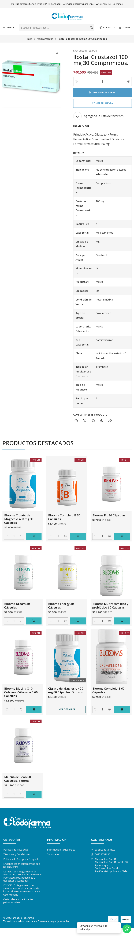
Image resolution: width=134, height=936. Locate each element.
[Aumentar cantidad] (129, 81)
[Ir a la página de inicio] (67, 16)
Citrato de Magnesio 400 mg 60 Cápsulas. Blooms (65, 690)
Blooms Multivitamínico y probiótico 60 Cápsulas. (110, 605)
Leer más (118, 3)
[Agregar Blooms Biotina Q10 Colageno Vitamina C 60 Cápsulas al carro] (34, 709)
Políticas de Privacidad (15, 849)
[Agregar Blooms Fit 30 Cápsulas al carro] (122, 536)
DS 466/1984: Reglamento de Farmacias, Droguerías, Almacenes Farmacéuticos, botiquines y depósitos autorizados (23, 876)
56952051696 (102, 854)
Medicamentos (45, 39)
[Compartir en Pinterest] (102, 421)
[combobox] (56, 27)
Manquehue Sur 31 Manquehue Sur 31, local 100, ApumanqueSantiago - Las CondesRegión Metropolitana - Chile (111, 865)
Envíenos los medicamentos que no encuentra (21, 865)
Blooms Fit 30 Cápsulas (108, 515)
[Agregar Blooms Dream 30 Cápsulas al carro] (34, 620)
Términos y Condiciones (17, 854)
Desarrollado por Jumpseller (53, 921)
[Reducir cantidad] (76, 81)
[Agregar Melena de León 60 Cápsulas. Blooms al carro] (34, 794)
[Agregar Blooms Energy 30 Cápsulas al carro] (78, 620)
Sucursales (53, 854)
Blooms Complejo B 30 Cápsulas (64, 517)
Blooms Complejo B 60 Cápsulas (108, 690)
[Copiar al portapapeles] (110, 421)
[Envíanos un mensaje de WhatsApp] (126, 928)
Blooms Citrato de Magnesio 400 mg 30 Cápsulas (19, 519)
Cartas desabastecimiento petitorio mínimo (18, 901)
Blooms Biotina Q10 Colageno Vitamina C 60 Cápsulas (21, 692)
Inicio (29, 39)
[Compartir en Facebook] (76, 421)
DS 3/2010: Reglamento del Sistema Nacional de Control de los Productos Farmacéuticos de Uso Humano (21, 890)
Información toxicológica (61, 849)
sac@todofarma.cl (105, 849)
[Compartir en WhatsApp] (93, 421)
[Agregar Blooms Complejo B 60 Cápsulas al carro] (122, 709)
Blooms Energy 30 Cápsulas (61, 605)
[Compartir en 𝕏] (85, 421)
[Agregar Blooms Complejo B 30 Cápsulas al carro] (78, 536)
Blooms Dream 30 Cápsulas (17, 605)
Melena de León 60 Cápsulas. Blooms (17, 779)
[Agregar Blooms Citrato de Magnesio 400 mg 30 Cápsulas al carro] (34, 536)
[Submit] (91, 27)
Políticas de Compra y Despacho (21, 859)
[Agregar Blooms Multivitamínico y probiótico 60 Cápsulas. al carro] (122, 620)
